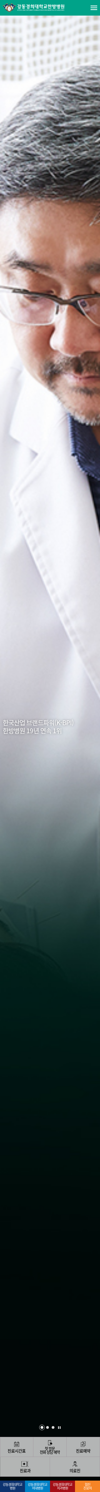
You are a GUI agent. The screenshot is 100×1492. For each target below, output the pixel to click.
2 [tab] (47, 1427)
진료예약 (83, 1451)
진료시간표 (17, 1451)
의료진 (74, 1471)
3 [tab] (53, 1427)
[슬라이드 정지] (59, 1427)
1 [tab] (42, 1427)
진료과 (25, 1471)
